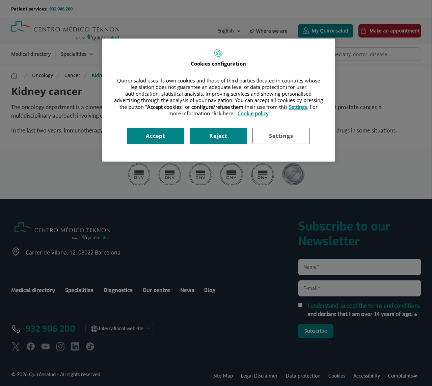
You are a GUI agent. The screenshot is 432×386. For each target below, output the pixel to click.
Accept (155, 136)
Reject (218, 136)
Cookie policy (253, 113)
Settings (281, 136)
